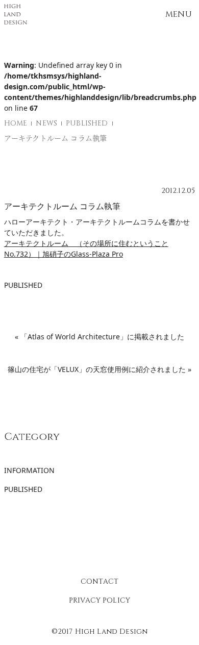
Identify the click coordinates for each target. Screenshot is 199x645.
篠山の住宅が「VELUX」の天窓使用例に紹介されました (97, 369)
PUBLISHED (23, 285)
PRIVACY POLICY (99, 600)
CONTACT (99, 581)
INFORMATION (29, 470)
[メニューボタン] (178, 14)
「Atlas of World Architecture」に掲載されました (102, 336)
